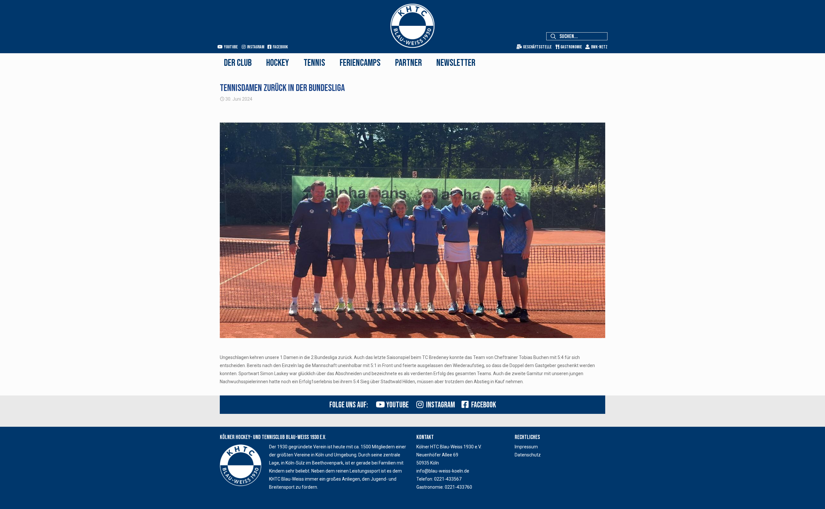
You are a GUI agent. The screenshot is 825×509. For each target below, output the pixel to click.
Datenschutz (528, 454)
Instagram (439, 405)
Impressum (526, 446)
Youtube (397, 405)
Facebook (482, 405)
